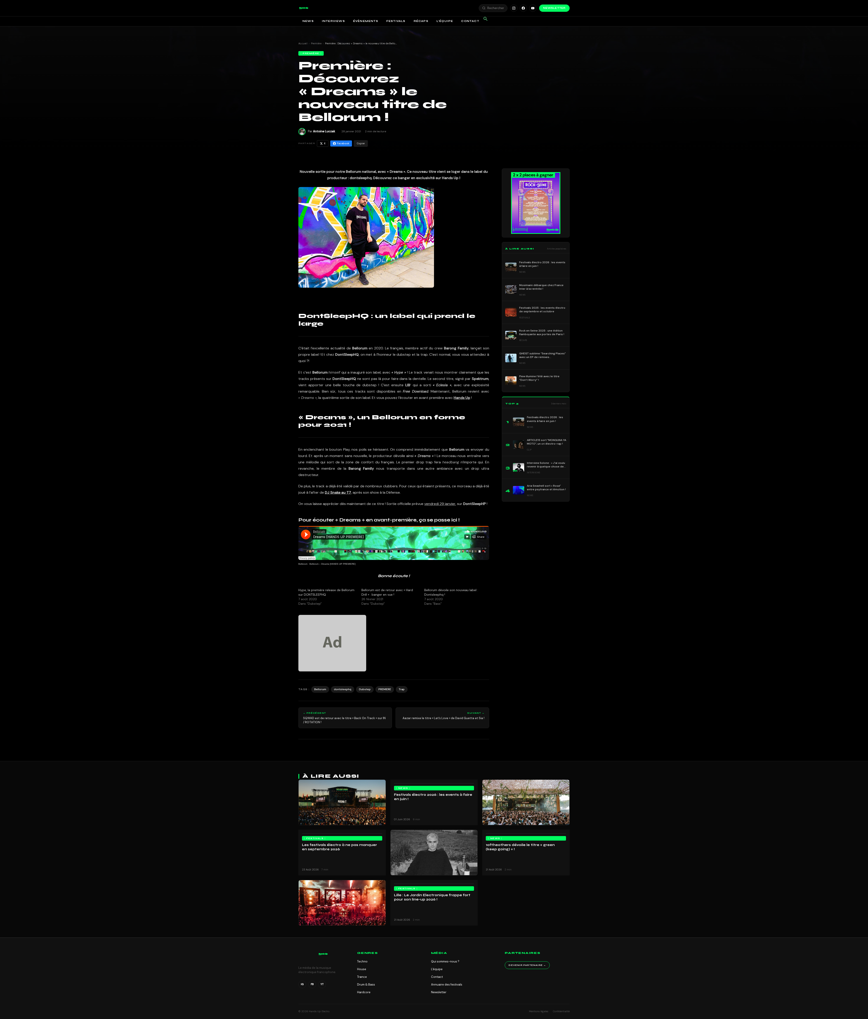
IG (302, 984)
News (308, 21)
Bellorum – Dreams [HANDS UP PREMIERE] (332, 564)
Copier (361, 143)
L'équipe (437, 969)
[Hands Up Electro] (303, 8)
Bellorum (302, 564)
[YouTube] (532, 8)
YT (322, 984)
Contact (470, 21)
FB (312, 984)
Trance (362, 977)
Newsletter (554, 8)
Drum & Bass (366, 984)
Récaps (421, 21)
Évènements (365, 21)
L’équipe (444, 21)
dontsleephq (342, 689)
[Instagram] (513, 8)
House (361, 969)
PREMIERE (384, 689)
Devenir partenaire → (527, 965)
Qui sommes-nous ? (445, 961)
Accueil (302, 43)
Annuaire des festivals (446, 984)
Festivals (396, 21)
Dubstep (365, 689)
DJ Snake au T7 (338, 492)
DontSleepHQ (347, 354)
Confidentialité (561, 1011)
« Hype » (399, 372)
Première (316, 43)
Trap (402, 689)
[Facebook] (523, 8)
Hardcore (363, 992)
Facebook (343, 143)
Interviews (333, 21)
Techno (362, 961)
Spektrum (480, 378)
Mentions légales (538, 1011)
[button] (303, 8)
